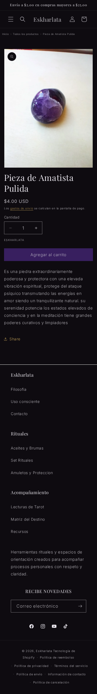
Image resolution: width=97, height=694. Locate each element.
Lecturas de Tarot (27, 506)
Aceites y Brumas (27, 448)
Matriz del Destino (28, 519)
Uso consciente (25, 401)
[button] (11, 19)
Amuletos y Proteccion (32, 472)
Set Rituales (22, 460)
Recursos (19, 531)
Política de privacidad (31, 666)
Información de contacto (67, 674)
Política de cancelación (51, 682)
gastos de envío (21, 208)
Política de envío (29, 674)
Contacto (19, 413)
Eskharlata (44, 651)
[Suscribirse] (80, 606)
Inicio (5, 33)
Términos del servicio (71, 666)
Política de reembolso (57, 657)
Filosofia (18, 389)
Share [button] (14, 339)
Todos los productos (26, 33)
